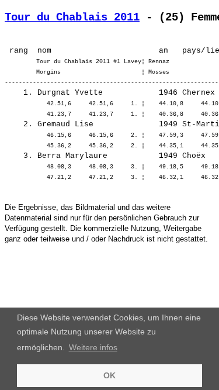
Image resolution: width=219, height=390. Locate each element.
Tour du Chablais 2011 (72, 17)
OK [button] (109, 375)
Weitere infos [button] (93, 347)
